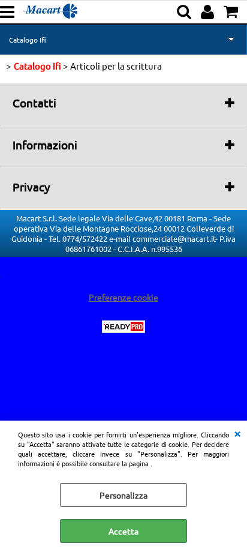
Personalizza (123, 495)
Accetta (123, 531)
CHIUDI (237, 433)
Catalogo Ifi (27, 39)
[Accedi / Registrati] (209, 12)
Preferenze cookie (123, 297)
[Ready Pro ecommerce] (123, 326)
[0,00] (232, 12)
